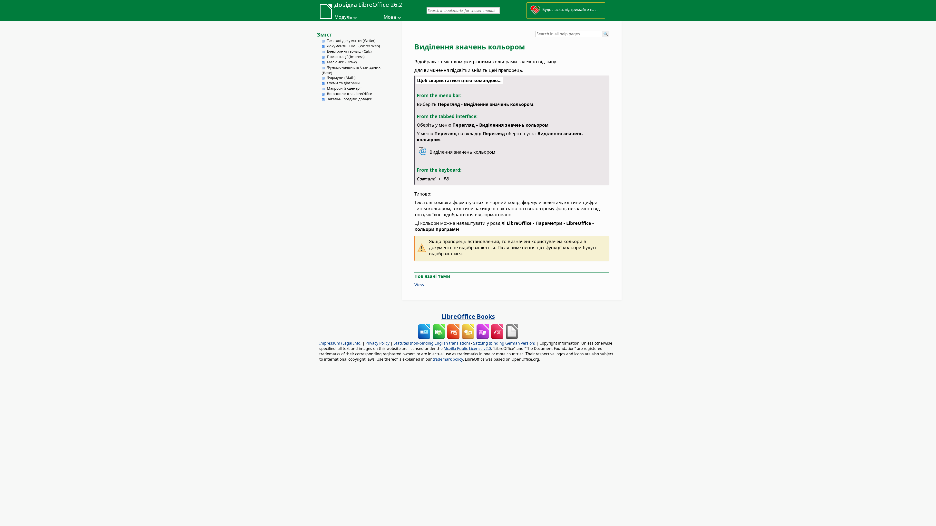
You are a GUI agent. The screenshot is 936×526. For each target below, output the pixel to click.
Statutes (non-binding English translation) (432, 343)
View (419, 285)
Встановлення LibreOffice (349, 93)
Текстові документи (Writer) (351, 40)
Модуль (343, 17)
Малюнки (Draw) (342, 61)
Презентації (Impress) (346, 56)
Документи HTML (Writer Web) (353, 45)
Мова (390, 17)
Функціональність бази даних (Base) (351, 70)
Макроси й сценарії (344, 88)
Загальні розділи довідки (349, 98)
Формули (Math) (341, 77)
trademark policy (448, 359)
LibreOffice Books (468, 316)
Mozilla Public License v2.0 (467, 348)
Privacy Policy (378, 343)
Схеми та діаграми (343, 82)
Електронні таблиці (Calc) (349, 51)
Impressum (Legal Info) (340, 343)
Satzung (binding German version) (504, 343)
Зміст (324, 34)
